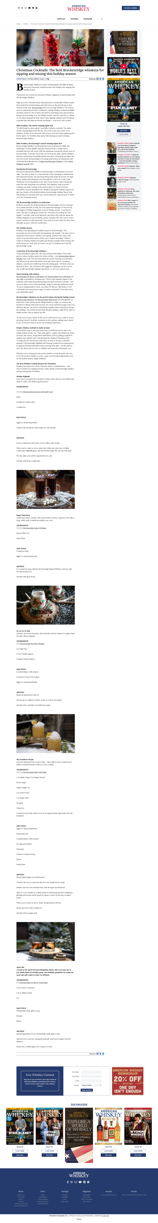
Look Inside (123, 134)
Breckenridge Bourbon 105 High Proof (38, 392)
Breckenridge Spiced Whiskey (34, 528)
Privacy (20, 1199)
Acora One (105, 1216)
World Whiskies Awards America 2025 (133, 1195)
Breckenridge (37, 108)
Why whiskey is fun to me (129, 168)
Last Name (75, 1076)
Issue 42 (123, 124)
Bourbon (65, 1197)
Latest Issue (87, 1197)
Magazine (88, 19)
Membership (87, 1195)
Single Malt (64, 1201)
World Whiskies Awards (109, 1195)
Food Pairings (43, 1199)
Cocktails (21, 79)
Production (122, 200)
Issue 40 (108, 1147)
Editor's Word (123, 166)
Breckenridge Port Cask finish (59, 277)
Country (76, 1085)
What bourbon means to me (128, 180)
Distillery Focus (42, 1201)
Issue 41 (49, 1147)
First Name (75, 1072)
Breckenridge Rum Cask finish (34, 772)
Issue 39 (138, 1147)
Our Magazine (79, 1104)
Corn (64, 1199)
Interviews (43, 1197)
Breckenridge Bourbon (25, 300)
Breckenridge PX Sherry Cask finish (30, 277)
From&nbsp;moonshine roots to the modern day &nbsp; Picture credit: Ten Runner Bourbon (128, 149)
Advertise (21, 1197)
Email (77, 1081)
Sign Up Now (87, 1090)
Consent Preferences (21, 1206)
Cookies (20, 1201)
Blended (65, 1195)
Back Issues (86, 1201)
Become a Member (131, 8)
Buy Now (123, 130)
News (43, 1195)
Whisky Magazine (86, 1199)
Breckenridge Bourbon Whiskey (32, 644)
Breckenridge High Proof (47, 300)
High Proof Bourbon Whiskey (51, 161)
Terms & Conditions (20, 1204)
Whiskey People (124, 143)
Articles (61, 19)
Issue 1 (43, 79)
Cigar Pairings (43, 1204)
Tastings (74, 19)
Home (18, 24)
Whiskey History (124, 155)
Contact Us (21, 1195)
